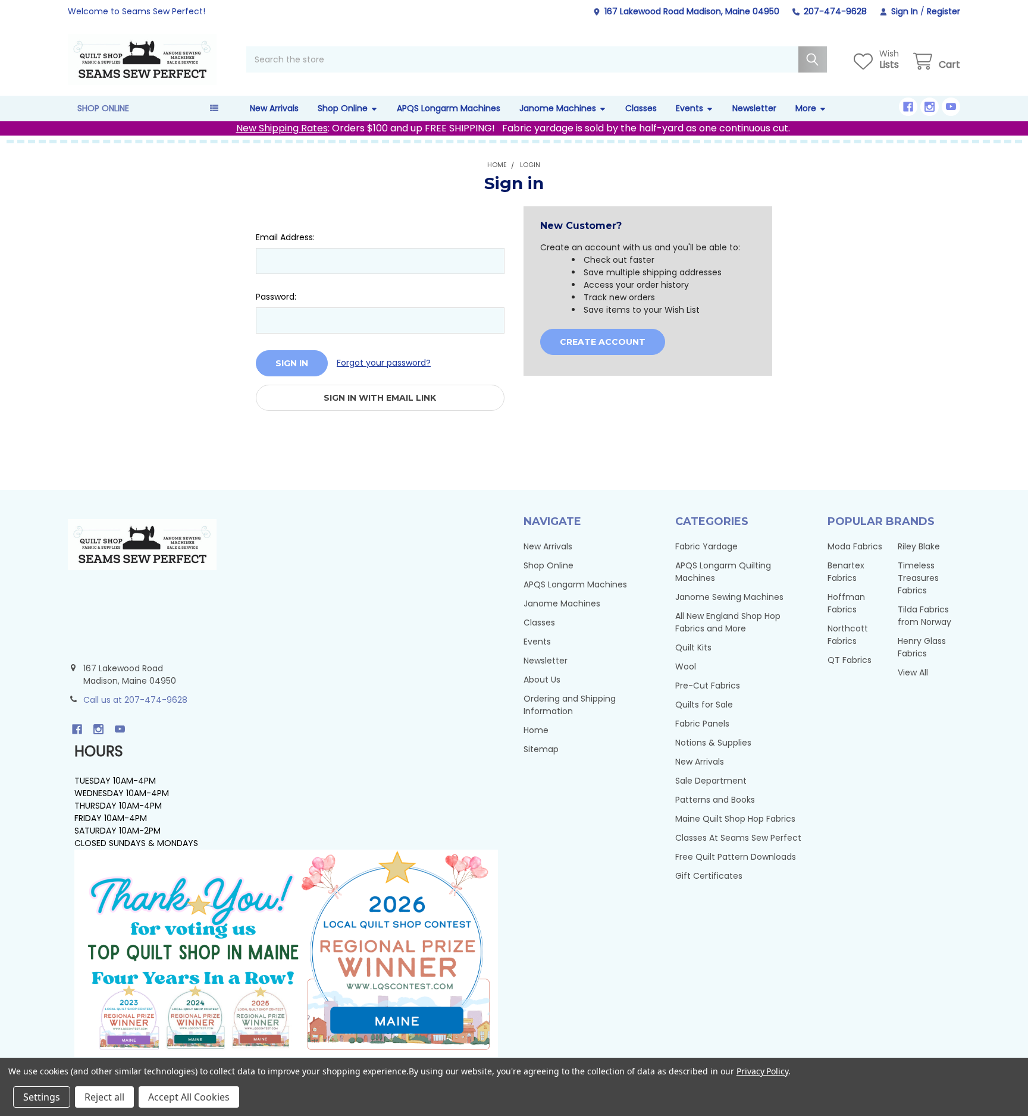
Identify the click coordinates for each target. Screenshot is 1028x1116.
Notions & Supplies (713, 743)
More (805, 108)
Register (943, 11)
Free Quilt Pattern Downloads (735, 857)
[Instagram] (929, 107)
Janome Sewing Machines (729, 597)
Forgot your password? (384, 363)
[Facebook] (908, 107)
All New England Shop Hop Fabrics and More (728, 622)
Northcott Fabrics (848, 635)
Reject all (104, 1097)
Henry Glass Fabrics (922, 647)
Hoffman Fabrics (846, 603)
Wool (685, 666)
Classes (641, 108)
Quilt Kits (693, 647)
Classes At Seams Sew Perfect (738, 838)
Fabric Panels (702, 724)
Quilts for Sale (704, 705)
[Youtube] (951, 107)
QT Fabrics (850, 660)
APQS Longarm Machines (448, 108)
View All (913, 672)
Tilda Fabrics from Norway (924, 615)
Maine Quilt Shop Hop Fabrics (735, 819)
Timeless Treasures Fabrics (918, 577)
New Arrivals (274, 108)
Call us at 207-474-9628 (135, 700)
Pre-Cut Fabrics (707, 685)
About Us (542, 680)
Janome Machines (557, 108)
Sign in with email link (380, 397)
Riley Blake (919, 546)
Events (689, 108)
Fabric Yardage (706, 546)
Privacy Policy (762, 1071)
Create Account (602, 342)
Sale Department (711, 781)
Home (536, 730)
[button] (286, 953)
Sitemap (541, 749)
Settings (41, 1097)
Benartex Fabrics (846, 571)
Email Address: (285, 237)
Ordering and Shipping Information (570, 705)
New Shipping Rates (282, 128)
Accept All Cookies (189, 1097)
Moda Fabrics (855, 546)
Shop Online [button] (103, 108)
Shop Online (343, 108)
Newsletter (754, 108)
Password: (276, 297)
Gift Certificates (708, 876)
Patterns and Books (715, 800)
